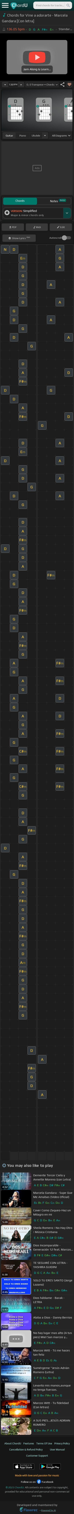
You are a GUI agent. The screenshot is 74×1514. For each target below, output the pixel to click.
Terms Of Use (44, 1443)
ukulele (36, 135)
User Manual (57, 1449)
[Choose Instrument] (45, 135)
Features (28, 1443)
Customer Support (37, 1455)
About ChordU (12, 1443)
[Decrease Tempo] (5, 84)
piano (22, 135)
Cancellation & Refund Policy (26, 1449)
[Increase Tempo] (21, 84)
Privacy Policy (62, 1443)
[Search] (68, 5)
